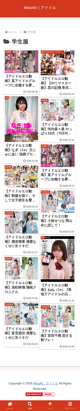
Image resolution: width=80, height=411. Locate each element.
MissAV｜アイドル (45, 383)
